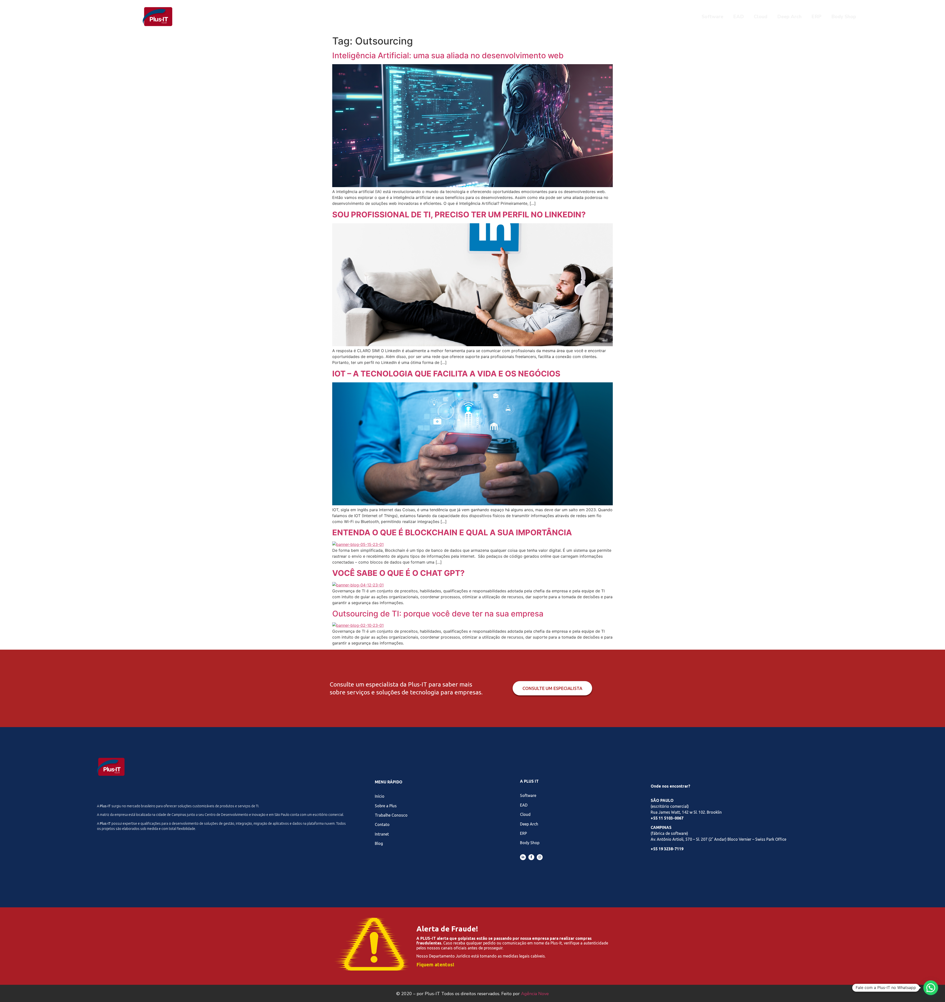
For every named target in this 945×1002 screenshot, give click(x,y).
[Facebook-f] (531, 857)
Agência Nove (535, 994)
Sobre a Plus (386, 806)
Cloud (760, 16)
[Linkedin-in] (523, 857)
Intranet (382, 834)
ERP (816, 16)
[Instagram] (540, 857)
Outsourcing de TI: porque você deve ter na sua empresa (437, 613)
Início (379, 796)
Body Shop (843, 16)
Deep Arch (789, 16)
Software (712, 16)
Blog (379, 843)
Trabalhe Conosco (391, 815)
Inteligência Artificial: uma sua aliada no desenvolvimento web (448, 55)
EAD (738, 16)
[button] (930, 987)
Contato (382, 824)
